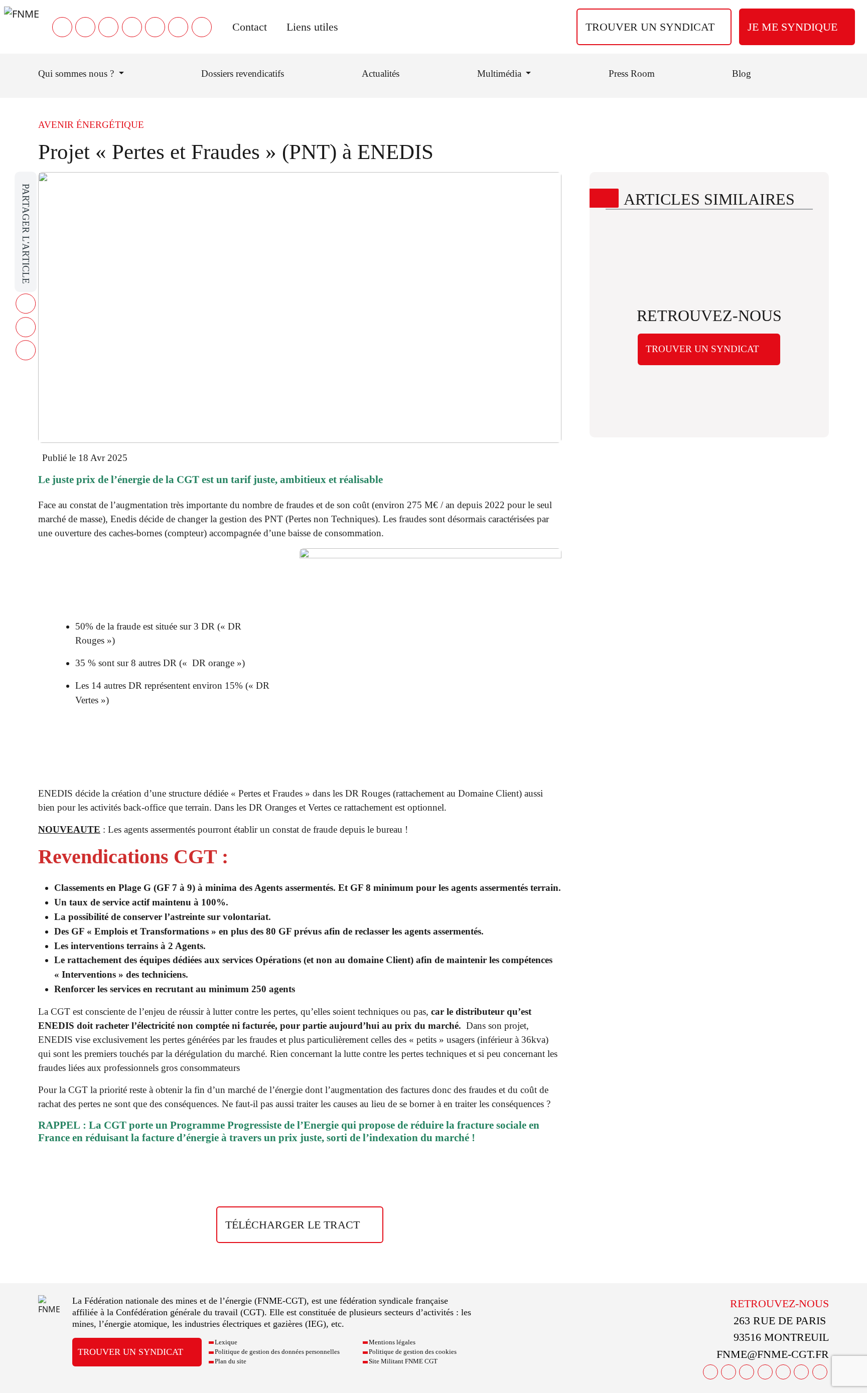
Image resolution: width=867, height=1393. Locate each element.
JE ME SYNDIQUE (792, 27)
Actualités (380, 73)
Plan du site (230, 1361)
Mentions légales (392, 1342)
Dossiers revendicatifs (242, 73)
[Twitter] (85, 27)
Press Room (632, 73)
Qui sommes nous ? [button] (77, 73)
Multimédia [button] (500, 73)
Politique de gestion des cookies (413, 1351)
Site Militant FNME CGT (403, 1361)
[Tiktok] (202, 27)
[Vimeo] (178, 27)
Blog (741, 73)
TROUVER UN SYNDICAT (650, 27)
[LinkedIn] (155, 27)
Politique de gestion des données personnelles (277, 1351)
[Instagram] (132, 27)
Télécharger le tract (292, 1224)
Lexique (226, 1342)
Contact (249, 27)
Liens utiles (312, 27)
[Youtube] (108, 27)
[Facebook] (62, 27)
